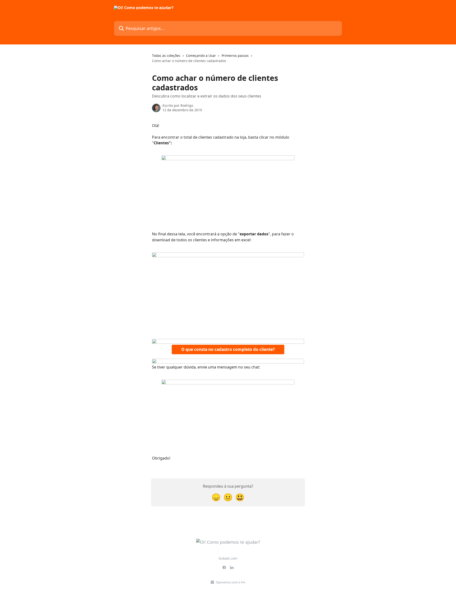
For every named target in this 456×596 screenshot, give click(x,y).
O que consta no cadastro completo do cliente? (228, 349)
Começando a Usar (201, 55)
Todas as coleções (166, 55)
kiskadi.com (228, 558)
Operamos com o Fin (230, 582)
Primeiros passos (235, 55)
